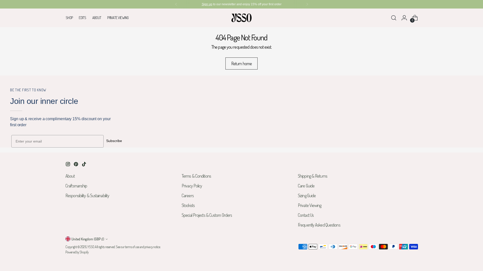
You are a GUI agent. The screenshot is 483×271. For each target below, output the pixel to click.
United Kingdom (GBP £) (87, 239)
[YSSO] (241, 18)
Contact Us (306, 215)
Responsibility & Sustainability (87, 195)
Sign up (207, 4)
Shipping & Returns (312, 176)
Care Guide (306, 185)
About (70, 176)
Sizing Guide (307, 195)
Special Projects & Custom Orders (207, 215)
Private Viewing (309, 205)
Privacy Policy (192, 185)
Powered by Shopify (77, 252)
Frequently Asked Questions (319, 225)
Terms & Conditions (196, 176)
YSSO (90, 247)
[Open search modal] (394, 18)
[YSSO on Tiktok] (85, 165)
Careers (188, 195)
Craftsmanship (76, 185)
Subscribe (114, 141)
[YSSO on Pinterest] (76, 165)
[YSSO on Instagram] (68, 165)
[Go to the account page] (404, 18)
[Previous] (176, 4)
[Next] (307, 4)
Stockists (188, 205)
